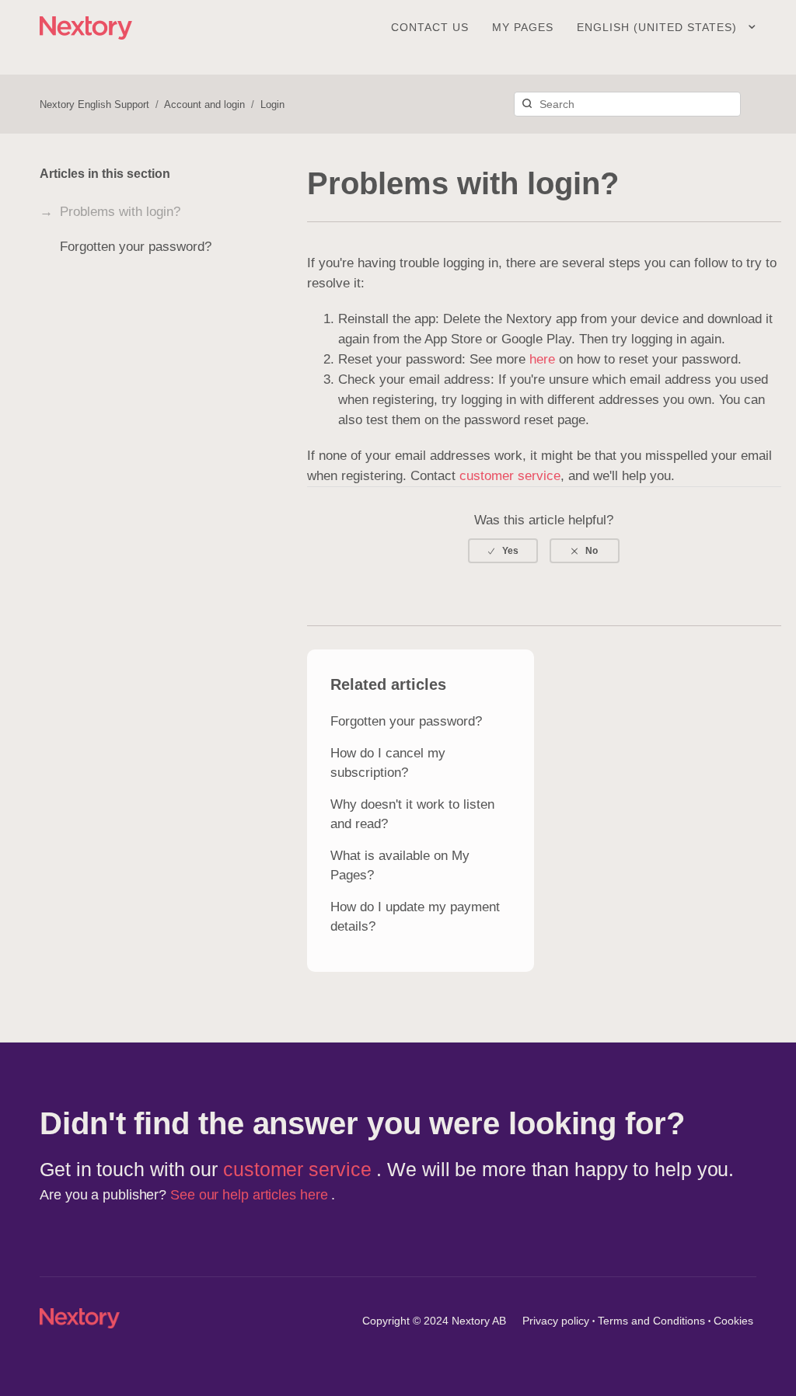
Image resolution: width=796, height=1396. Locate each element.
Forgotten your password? (135, 246)
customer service (509, 475)
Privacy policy (555, 1320)
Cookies (733, 1320)
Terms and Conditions (651, 1320)
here (542, 359)
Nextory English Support (94, 104)
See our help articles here (250, 1195)
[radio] (503, 550)
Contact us (430, 27)
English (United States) (659, 27)
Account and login (204, 104)
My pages (522, 27)
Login (272, 104)
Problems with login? (120, 211)
